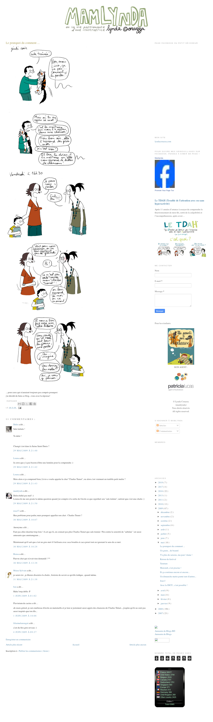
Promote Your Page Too (164, 190)
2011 (160, 499)
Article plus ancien (137, 644)
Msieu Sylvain (20, 570)
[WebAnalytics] (181, 398)
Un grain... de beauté (169, 550)
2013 (160, 495)
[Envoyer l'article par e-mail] (19, 408)
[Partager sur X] (27, 403)
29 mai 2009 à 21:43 (25, 483)
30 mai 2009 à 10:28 (25, 546)
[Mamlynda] (165, 187)
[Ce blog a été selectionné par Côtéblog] (156, 627)
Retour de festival (168, 559)
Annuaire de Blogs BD (165, 630)
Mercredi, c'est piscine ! (170, 567)
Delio (16, 424)
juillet (164, 533)
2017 (160, 486)
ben (15, 586)
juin (163, 538)
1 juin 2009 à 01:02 (25, 595)
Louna (16, 458)
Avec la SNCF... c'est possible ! (173, 585)
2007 (160, 613)
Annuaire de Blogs (163, 634)
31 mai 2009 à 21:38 (25, 579)
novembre (165, 516)
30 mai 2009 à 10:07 (25, 519)
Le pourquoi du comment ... (23, 43)
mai (163, 542)
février (164, 599)
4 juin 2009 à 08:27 (25, 631)
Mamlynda (159, 158)
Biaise (16, 554)
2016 (160, 491)
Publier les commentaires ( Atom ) (34, 650)
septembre (165, 525)
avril (163, 590)
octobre (164, 520)
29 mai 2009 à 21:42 (25, 466)
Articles (162, 425)
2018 (160, 482)
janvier (164, 603)
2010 (160, 503)
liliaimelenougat (21, 623)
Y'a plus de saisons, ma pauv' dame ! (176, 554)
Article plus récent (14, 644)
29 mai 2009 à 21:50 (25, 503)
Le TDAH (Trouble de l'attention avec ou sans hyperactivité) (179, 202)
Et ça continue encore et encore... (175, 572)
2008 (160, 608)
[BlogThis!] (23, 403)
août (163, 529)
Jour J (162, 580)
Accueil (75, 644)
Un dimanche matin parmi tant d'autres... (178, 576)
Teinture (164, 563)
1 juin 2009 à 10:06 (25, 615)
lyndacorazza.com (163, 141)
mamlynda (18, 490)
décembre (165, 512)
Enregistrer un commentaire (18, 639)
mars (163, 594)
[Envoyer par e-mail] (19, 403)
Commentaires (165, 431)
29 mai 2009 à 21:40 (25, 450)
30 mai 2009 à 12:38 (25, 562)
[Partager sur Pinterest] (34, 403)
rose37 (16, 510)
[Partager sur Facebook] (30, 403)
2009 (160, 508)
